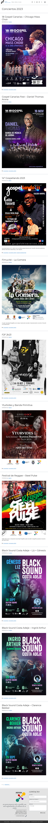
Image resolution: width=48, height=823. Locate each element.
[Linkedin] (39, 2)
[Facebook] (32, 2)
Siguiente (7, 784)
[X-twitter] (42, 2)
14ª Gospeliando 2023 (13, 178)
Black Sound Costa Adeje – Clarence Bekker (21, 706)
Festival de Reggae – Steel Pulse (19, 475)
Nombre (31, 794)
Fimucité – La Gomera (14, 259)
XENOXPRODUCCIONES (7, 2)
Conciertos (5, 89)
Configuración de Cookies (37, 821)
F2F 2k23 (6, 334)
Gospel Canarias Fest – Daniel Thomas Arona (23, 98)
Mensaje (31, 804)
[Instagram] (35, 2)
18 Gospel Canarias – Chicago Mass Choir (21, 18)
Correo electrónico (33, 799)
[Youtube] (37, 2)
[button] (45, 2)
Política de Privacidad (15, 821)
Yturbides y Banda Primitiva (17, 405)
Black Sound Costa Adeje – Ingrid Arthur (24, 628)
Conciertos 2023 (12, 89)
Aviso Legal (6, 821)
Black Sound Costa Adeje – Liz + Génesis (24, 550)
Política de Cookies (25, 821)
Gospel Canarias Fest (21, 252)
